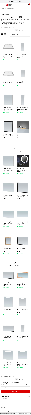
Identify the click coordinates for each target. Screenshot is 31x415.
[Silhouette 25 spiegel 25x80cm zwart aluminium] (23, 100)
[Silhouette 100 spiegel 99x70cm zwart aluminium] (23, 241)
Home (2, 14)
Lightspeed (15, 412)
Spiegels (7, 14)
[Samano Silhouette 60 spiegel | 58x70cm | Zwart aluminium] (8, 127)
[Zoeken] (28, 8)
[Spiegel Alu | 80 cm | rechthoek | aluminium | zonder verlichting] (8, 161)
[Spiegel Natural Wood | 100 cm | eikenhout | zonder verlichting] (23, 275)
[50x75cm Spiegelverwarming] (8, 73)
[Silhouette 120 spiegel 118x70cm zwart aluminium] (8, 275)
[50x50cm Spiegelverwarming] (8, 47)
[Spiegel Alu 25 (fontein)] (23, 47)
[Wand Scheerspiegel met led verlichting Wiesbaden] (23, 161)
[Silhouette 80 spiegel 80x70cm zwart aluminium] (23, 188)
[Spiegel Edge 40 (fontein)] (23, 328)
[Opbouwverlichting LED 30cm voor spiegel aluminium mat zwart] (23, 127)
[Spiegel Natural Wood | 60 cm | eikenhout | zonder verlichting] (8, 241)
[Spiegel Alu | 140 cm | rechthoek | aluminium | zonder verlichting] (23, 214)
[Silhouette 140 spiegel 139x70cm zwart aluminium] (8, 328)
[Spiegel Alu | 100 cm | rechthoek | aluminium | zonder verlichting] (8, 188)
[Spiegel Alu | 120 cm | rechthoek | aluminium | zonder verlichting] (8, 214)
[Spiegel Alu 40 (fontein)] (23, 73)
